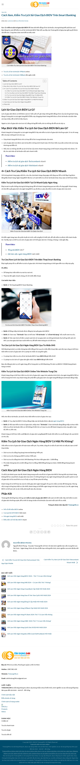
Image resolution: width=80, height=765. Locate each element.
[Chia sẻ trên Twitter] (38, 532)
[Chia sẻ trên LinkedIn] (48, 532)
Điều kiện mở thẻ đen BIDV (13, 520)
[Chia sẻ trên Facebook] (34, 532)
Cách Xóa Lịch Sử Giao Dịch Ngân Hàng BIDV (17, 102)
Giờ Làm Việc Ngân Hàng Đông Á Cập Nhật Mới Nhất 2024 (27, 602)
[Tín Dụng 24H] (40, 4)
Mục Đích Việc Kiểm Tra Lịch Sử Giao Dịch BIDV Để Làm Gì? (22, 86)
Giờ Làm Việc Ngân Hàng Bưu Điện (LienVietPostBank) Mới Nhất (29, 634)
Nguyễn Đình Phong (22, 21)
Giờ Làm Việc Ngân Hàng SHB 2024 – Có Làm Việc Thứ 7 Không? (29, 582)
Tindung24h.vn (73, 505)
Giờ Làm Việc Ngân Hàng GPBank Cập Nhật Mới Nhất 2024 (27, 608)
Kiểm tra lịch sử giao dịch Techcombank (24, 161)
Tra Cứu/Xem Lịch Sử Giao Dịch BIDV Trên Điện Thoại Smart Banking (26, 93)
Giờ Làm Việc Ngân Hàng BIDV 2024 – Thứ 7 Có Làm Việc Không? (29, 576)
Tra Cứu (4, 12)
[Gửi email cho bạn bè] (41, 532)
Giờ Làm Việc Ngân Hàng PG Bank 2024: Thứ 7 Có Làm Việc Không (29, 614)
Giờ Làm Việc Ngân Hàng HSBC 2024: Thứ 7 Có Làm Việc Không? (29, 621)
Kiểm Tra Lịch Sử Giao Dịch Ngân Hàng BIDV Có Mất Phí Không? (23, 99)
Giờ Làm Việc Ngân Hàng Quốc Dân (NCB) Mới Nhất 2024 (27, 627)
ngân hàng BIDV (58, 421)
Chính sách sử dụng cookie (10, 701)
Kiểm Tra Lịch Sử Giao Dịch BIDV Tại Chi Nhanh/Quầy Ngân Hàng (25, 91)
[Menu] (2, 4)
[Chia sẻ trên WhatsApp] (31, 532)
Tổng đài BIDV (14, 250)
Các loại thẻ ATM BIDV (11, 513)
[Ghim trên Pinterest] (45, 532)
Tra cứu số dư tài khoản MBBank (14, 75)
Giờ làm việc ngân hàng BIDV (20, 254)
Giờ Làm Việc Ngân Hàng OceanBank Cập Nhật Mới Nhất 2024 (28, 589)
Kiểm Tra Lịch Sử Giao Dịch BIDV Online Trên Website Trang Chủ (25, 97)
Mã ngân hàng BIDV (10, 516)
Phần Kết (7, 104)
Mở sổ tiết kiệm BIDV (11, 509)
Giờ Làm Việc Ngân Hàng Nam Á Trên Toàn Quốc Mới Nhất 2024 (29, 595)
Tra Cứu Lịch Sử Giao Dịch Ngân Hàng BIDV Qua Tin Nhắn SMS (25, 95)
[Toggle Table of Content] (43, 81)
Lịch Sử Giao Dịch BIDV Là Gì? (13, 84)
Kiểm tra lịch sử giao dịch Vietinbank (23, 165)
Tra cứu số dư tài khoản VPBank (14, 71)
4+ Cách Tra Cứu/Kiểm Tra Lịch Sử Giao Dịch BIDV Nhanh (21, 88)
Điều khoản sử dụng (8, 698)
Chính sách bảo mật (8, 695)
